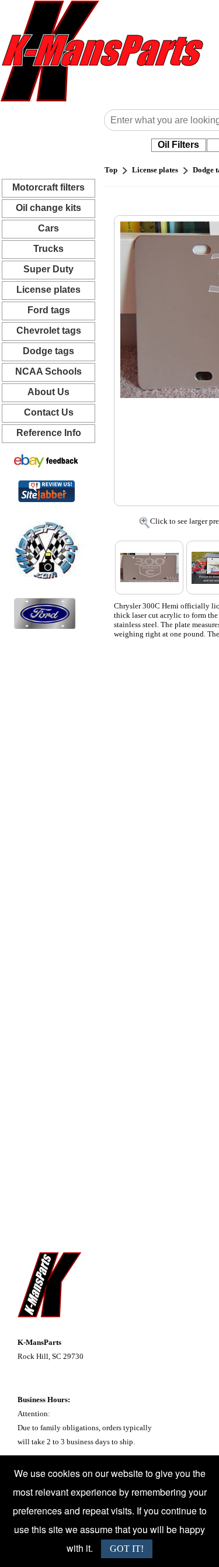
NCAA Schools (48, 371)
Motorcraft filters (48, 187)
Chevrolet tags (48, 330)
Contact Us (49, 412)
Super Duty (48, 269)
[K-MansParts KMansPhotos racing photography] (44, 549)
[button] (179, 145)
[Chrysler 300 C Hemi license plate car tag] (149, 567)
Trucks (48, 249)
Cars (48, 228)
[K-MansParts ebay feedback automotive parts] (46, 460)
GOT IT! (127, 1549)
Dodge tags (48, 351)
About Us (48, 392)
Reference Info (48, 433)
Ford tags (48, 310)
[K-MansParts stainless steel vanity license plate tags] (44, 612)
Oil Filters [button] (178, 145)
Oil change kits (48, 208)
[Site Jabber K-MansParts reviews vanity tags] (46, 490)
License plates (48, 290)
